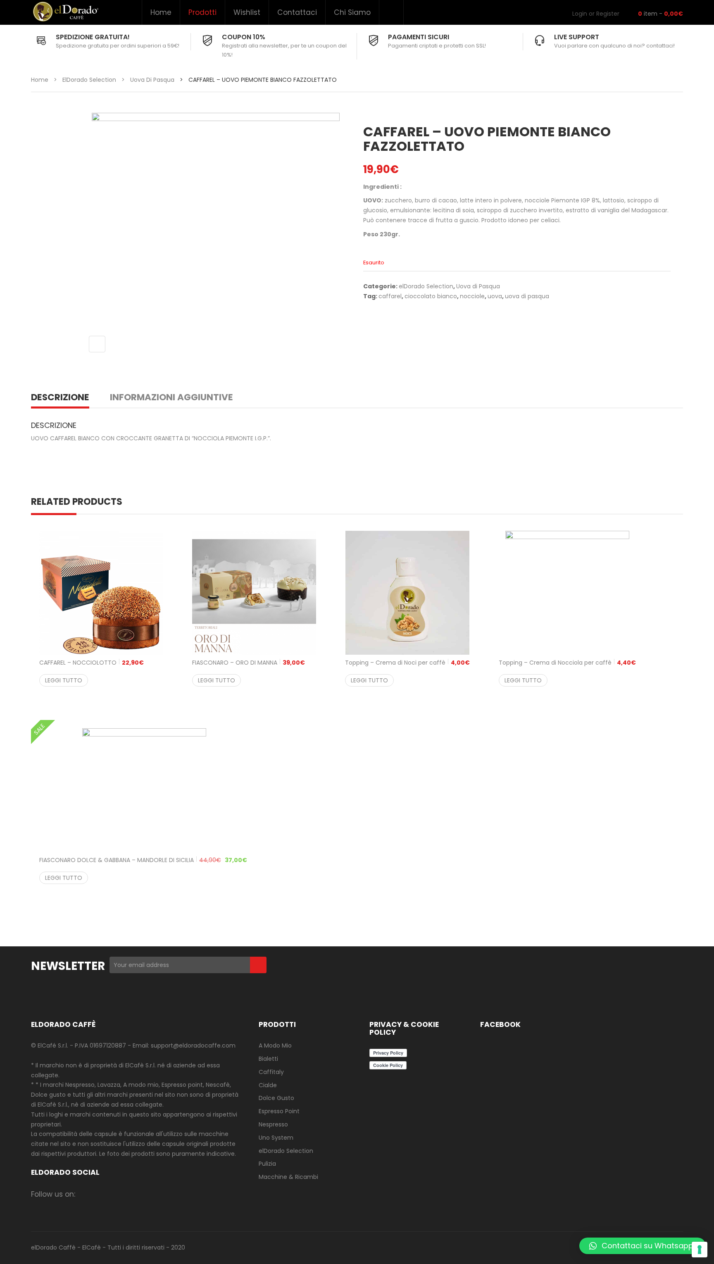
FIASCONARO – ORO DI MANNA (248, 662)
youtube (167, 1194)
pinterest (151, 1194)
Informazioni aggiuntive (171, 397)
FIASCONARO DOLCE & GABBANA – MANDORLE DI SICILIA (143, 860)
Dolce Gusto (276, 1098)
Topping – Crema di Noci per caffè (407, 662)
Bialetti (268, 1059)
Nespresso (273, 1124)
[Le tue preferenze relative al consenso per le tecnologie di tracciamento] (699, 1249)
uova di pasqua (527, 296)
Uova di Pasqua (152, 80)
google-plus (135, 1194)
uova (495, 296)
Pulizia (267, 1163)
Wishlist (246, 12)
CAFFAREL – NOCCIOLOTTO (91, 662)
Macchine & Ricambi (288, 1177)
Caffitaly (271, 1072)
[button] (642, 1246)
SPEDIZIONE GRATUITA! (93, 37)
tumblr (183, 1194)
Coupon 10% (243, 37)
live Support (576, 37)
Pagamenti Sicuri (418, 37)
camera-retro (103, 1194)
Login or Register (595, 14)
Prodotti (202, 12)
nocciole (472, 296)
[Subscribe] (258, 965)
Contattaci (297, 12)
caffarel (390, 296)
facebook (86, 1194)
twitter (119, 1194)
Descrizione (60, 397)
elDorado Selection (89, 80)
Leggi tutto (63, 680)
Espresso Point (279, 1111)
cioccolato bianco (431, 296)
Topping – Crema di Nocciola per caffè (567, 662)
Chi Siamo (352, 12)
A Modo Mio (275, 1045)
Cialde (268, 1085)
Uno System (276, 1137)
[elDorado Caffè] (65, 11)
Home (160, 12)
